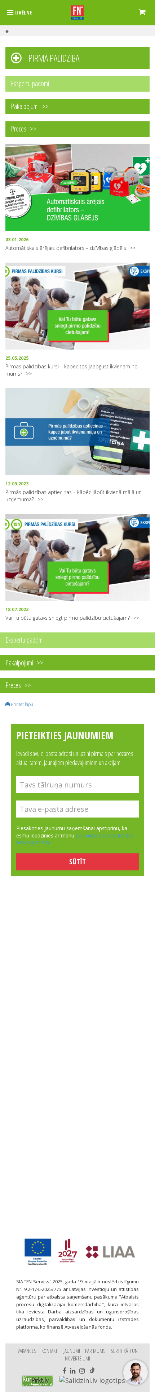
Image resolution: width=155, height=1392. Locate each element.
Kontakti (49, 1350)
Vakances (27, 1350)
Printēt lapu (21, 704)
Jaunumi (71, 1350)
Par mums (95, 1350)
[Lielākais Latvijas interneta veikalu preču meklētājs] (37, 1381)
